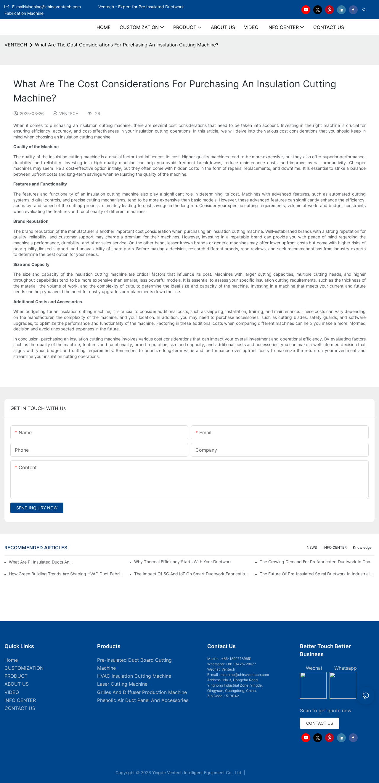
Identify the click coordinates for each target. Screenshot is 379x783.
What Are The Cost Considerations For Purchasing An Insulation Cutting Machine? (126, 45)
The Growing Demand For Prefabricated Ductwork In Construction (317, 561)
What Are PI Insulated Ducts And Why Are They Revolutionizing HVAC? (42, 561)
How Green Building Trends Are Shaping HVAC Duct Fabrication (66, 573)
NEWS (312, 547)
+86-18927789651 (236, 658)
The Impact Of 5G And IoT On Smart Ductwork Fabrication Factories (191, 573)
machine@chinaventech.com (245, 674)
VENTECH (15, 45)
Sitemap (255, 772)
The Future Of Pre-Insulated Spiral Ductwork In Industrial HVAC (317, 573)
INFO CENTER (335, 547)
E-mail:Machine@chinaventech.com (54, 6)
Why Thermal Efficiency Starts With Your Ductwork (183, 561)
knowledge (362, 547)
